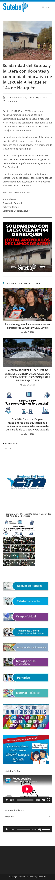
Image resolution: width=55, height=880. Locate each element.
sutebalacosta (14, 97)
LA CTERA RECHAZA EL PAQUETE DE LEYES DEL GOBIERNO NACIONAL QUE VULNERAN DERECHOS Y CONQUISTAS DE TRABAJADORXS (27, 375)
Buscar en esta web (11, 443)
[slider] (46, 829)
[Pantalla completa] (48, 799)
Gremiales (12, 101)
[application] (27, 789)
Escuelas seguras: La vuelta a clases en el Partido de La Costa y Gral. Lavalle (27, 326)
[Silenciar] (43, 799)
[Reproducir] (6, 799)
